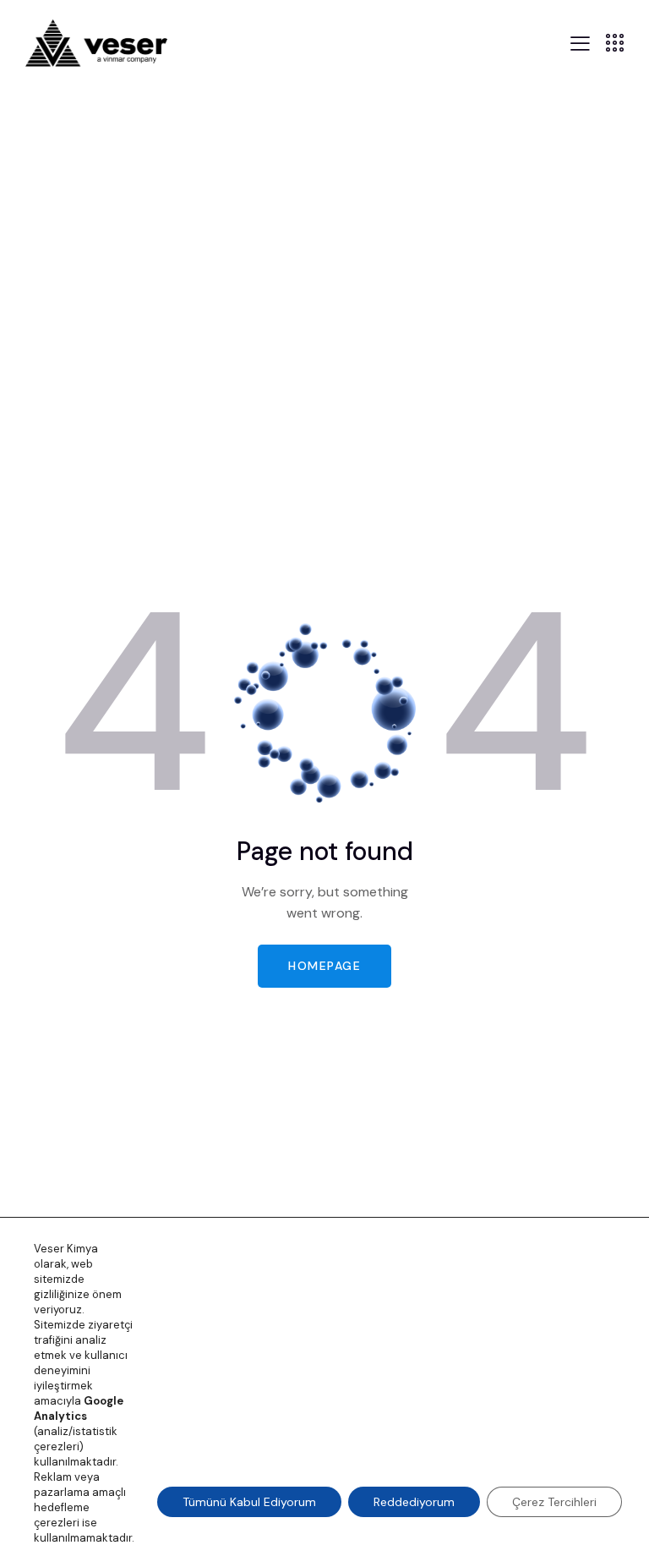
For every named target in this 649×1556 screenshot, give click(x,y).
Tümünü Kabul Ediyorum (249, 1501)
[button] (580, 41)
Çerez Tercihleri (554, 1501)
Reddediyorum (414, 1501)
